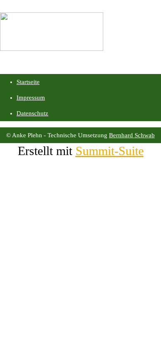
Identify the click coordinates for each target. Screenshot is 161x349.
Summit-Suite (110, 151)
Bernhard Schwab (132, 135)
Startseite (28, 82)
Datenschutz (32, 113)
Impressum (31, 97)
